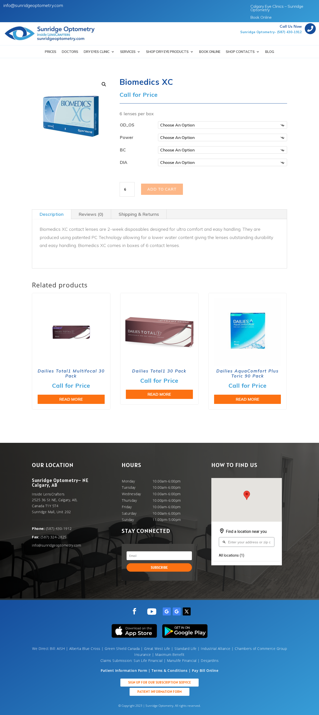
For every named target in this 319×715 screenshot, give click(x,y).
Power (126, 137)
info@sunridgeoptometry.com (33, 5)
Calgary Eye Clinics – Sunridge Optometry (276, 8)
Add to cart (162, 189)
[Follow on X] (187, 611)
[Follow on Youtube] (152, 611)
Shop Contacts (240, 52)
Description (52, 214)
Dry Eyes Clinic (97, 52)
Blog (269, 52)
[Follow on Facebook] (134, 611)
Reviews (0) (91, 214)
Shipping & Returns (139, 214)
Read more (71, 399)
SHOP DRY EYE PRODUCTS (167, 52)
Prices (50, 52)
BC (123, 149)
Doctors (70, 52)
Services (128, 52)
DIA (123, 162)
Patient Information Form (159, 691)
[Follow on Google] (167, 611)
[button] (103, 84)
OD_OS (127, 124)
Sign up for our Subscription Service (159, 682)
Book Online (261, 17)
